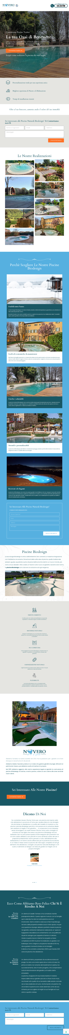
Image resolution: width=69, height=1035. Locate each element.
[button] (34, 882)
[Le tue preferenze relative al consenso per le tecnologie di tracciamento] (66, 1032)
